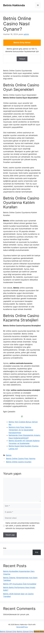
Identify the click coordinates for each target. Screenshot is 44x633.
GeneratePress (22, 627)
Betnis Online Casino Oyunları (18, 462)
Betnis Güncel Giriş (8, 631)
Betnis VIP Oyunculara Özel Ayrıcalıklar (19, 584)
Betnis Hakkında (14, 5)
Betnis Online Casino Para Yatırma (20, 458)
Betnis (8, 455)
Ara (4, 548)
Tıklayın (22, 59)
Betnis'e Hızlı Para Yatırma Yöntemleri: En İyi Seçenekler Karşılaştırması (21, 430)
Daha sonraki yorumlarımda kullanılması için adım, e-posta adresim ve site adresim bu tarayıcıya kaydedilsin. (23, 525)
